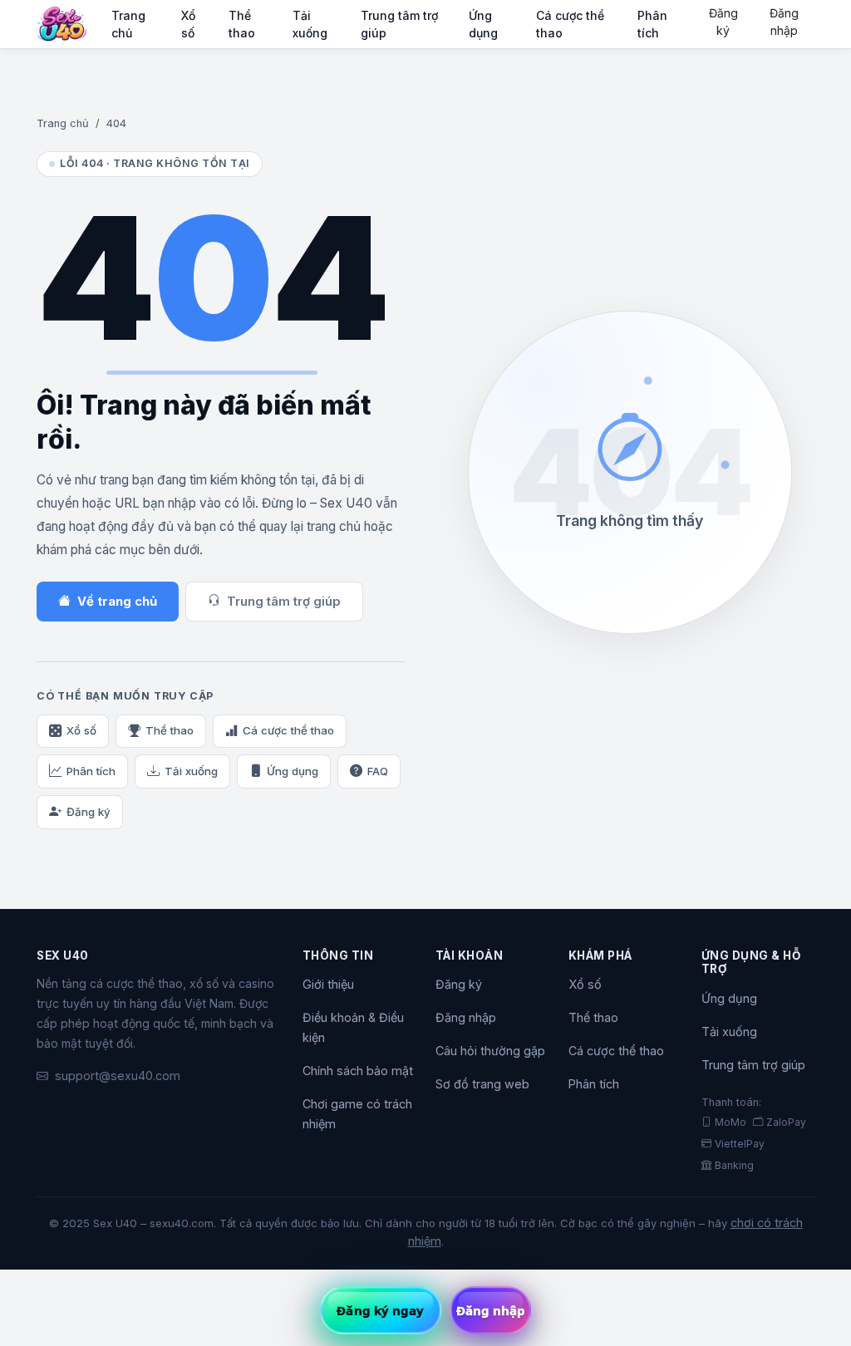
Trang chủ (128, 24)
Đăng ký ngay (380, 1310)
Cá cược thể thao (570, 24)
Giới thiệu (328, 984)
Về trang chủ (117, 601)
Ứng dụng (483, 24)
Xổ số (188, 24)
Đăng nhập (784, 21)
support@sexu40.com (117, 1075)
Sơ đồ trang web (482, 1084)
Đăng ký (723, 21)
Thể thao (242, 24)
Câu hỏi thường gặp (490, 1051)
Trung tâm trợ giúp (399, 24)
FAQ (377, 771)
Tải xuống (310, 24)
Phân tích (652, 24)
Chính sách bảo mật (358, 1071)
